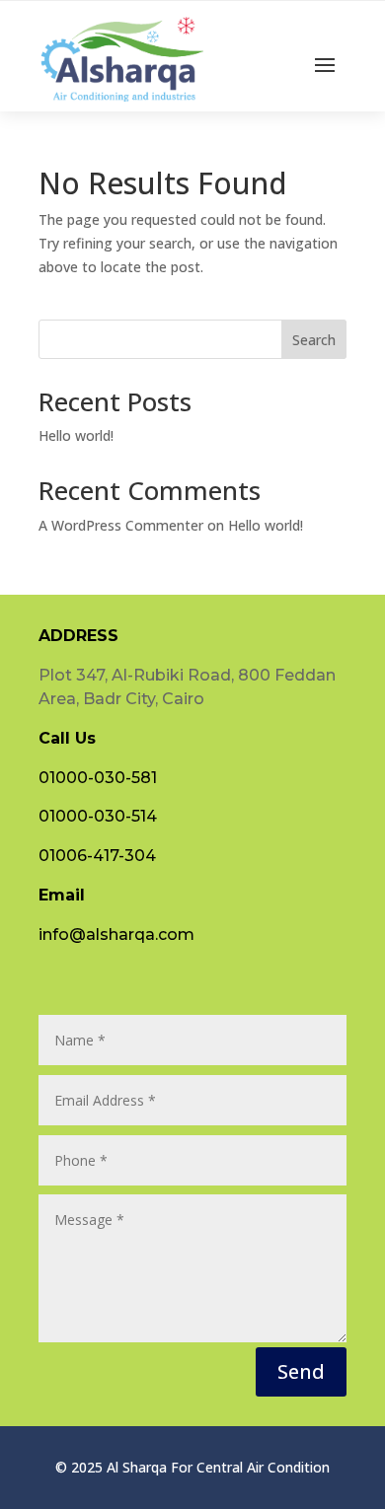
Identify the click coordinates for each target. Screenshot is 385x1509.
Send (301, 1371)
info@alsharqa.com (116, 934)
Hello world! (76, 435)
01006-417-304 (97, 855)
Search (314, 339)
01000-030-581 (97, 777)
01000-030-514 (97, 816)
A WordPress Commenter (120, 525)
